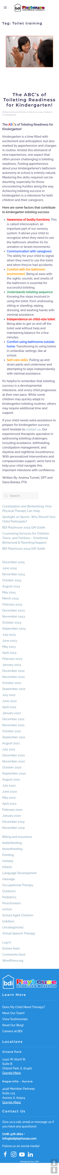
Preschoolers (11, 903)
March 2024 (10, 598)
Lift (37, 1161)
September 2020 (14, 773)
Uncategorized (9, 115)
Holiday (7, 861)
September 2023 (14, 628)
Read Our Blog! (13, 1025)
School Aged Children (17, 915)
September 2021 (13, 737)
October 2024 (11, 580)
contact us (33, 429)
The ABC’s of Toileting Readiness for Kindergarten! (29, 100)
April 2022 (9, 707)
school (7, 909)
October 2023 (11, 622)
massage (8, 879)
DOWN (54, 1170)
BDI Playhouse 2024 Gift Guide (23, 548)
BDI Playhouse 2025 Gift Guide (23, 527)
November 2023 (13, 616)
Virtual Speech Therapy (18, 933)
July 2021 (8, 749)
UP (54, 1162)
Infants (7, 867)
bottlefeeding (12, 843)
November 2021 (13, 725)
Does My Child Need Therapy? (23, 1007)
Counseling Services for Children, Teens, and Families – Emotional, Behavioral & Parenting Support (26, 538)
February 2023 (12, 659)
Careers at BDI (12, 1031)
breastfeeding (12, 849)
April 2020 (9, 803)
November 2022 (13, 677)
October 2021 (11, 731)
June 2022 (9, 701)
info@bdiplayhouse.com (19, 1138)
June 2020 (9, 791)
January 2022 (11, 713)
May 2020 (9, 797)
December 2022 (13, 671)
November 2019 (13, 828)
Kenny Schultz (19, 112)
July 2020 (9, 785)
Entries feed (11, 948)
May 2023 (9, 646)
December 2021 (13, 719)
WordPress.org (12, 960)
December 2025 (13, 562)
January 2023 (11, 665)
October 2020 (11, 767)
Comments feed (13, 954)
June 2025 (9, 568)
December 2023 (13, 610)
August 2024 (11, 586)
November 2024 (13, 574)
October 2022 (11, 683)
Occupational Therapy (17, 885)
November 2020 (13, 761)
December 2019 (13, 822)
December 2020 (13, 755)
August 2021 (11, 743)
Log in (6, 942)
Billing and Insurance (17, 837)
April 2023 (9, 653)
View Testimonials (15, 1019)
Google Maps (11, 1073)
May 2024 (9, 592)
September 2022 (14, 689)
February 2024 (12, 604)
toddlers (8, 921)
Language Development (19, 873)
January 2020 (11, 815)
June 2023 (9, 640)
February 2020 (12, 809)
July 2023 (9, 634)
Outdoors (9, 891)
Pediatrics (9, 897)
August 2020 (11, 779)
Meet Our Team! (13, 1013)
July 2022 (9, 695)
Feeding (8, 855)
